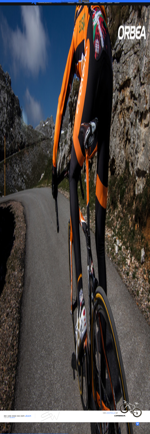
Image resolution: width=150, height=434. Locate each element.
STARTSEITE (71, 3)
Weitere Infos (85, 1)
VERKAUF (79, 3)
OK (80, 1)
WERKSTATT (87, 3)
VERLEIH (102, 3)
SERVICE (95, 3)
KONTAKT (117, 3)
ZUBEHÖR (109, 3)
